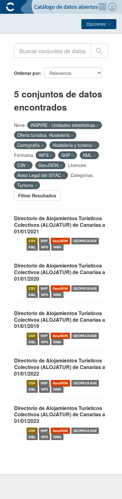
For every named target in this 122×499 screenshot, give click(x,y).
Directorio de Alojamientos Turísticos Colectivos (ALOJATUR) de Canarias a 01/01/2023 (59, 414)
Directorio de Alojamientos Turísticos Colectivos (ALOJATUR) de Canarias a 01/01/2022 (59, 367)
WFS (44, 247)
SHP (44, 240)
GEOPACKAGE (85, 240)
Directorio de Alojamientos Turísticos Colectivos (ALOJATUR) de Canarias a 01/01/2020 (59, 272)
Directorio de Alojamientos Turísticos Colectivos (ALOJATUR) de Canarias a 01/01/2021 (59, 225)
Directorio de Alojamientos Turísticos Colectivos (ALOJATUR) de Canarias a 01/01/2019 (59, 319)
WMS (57, 247)
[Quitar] (97, 125)
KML (32, 247)
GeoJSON (60, 240)
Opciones (96, 24)
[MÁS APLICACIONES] (102, 7)
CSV (31, 240)
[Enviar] (99, 51)
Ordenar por (27, 73)
